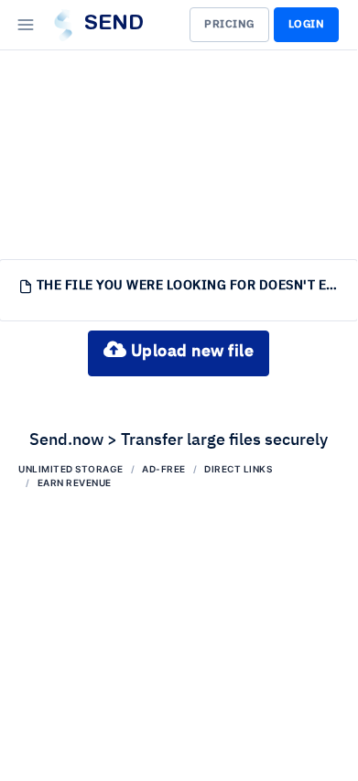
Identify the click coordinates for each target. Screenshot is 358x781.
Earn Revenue (75, 482)
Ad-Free (164, 468)
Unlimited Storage (71, 468)
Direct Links (238, 468)
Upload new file (190, 351)
